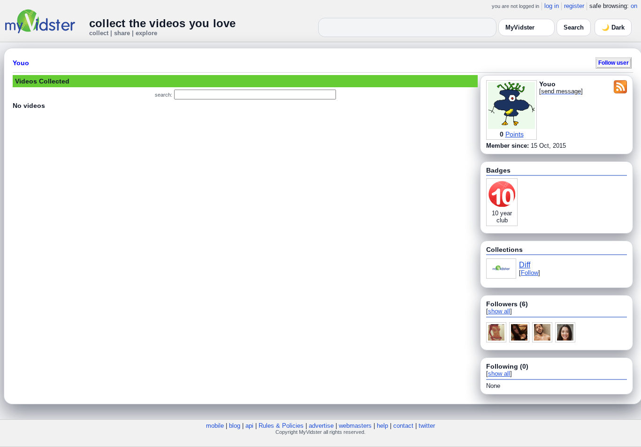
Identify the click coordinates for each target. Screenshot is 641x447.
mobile (215, 425)
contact (403, 425)
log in (551, 5)
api (249, 425)
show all (499, 311)
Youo (21, 63)
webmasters (355, 425)
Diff (524, 265)
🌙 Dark (613, 27)
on (634, 5)
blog (234, 425)
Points (514, 134)
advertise (321, 425)
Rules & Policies (281, 425)
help (382, 425)
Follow (529, 272)
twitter (427, 425)
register (574, 5)
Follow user (613, 63)
